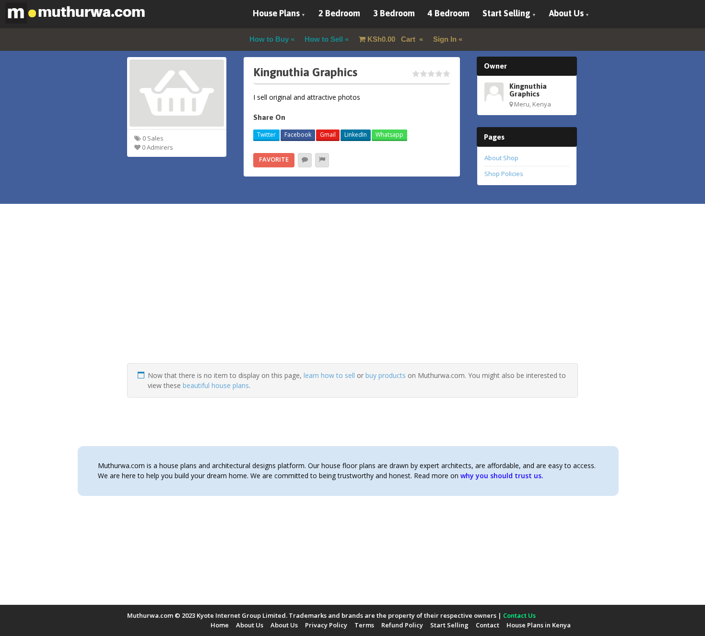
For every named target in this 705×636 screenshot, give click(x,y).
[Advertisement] (352, 296)
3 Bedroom (394, 13)
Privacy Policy (326, 625)
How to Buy (269, 39)
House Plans (276, 13)
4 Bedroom (449, 13)
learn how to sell (329, 375)
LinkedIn (355, 134)
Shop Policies (503, 173)
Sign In (445, 39)
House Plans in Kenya (538, 625)
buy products (385, 375)
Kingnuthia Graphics (528, 90)
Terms (364, 625)
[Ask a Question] (305, 160)
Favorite (274, 159)
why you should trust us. (501, 475)
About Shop (501, 157)
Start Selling (506, 13)
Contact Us (519, 615)
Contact (487, 625)
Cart (392, 39)
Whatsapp (389, 134)
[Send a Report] (322, 160)
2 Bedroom (339, 13)
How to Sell (324, 39)
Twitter (266, 134)
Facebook (297, 134)
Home (220, 625)
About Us (566, 13)
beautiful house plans (216, 385)
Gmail (328, 134)
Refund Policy (402, 625)
